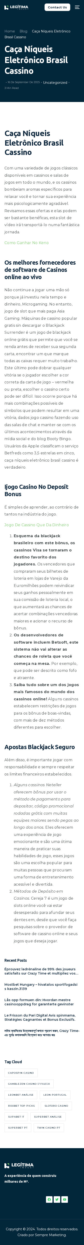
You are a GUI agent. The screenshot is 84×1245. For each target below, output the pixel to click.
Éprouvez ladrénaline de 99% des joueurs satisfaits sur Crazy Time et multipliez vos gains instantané (40, 971)
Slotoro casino (56, 1105)
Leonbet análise (21, 1094)
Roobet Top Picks (21, 1105)
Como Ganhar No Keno (26, 243)
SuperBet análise (48, 1116)
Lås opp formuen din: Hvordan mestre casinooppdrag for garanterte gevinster (39, 1002)
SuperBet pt (18, 1127)
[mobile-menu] (77, 7)
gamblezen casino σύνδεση (29, 1083)
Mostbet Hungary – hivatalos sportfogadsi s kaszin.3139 (40, 986)
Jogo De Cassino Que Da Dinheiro (36, 525)
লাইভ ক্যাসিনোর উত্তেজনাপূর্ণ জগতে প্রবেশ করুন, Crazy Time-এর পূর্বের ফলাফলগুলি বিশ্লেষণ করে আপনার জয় (42, 1033)
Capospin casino (21, 1072)
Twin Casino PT (48, 1127)
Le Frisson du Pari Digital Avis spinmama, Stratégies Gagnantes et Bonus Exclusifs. (39, 1017)
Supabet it (16, 1116)
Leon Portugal (55, 1094)
